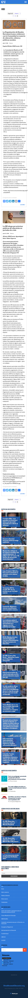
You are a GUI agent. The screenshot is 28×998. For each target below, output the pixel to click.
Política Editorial (5, 895)
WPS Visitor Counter (11, 965)
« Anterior (16, 13)
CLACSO (3, 940)
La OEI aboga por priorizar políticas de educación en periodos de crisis (13, 228)
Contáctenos (4, 902)
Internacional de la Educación (8, 930)
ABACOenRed (4, 919)
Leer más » (22, 204)
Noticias (11, 43)
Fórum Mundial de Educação (8, 915)
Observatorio (4, 899)
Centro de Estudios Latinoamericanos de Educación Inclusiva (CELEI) (11, 911)
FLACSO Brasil (4, 933)
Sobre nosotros (5, 892)
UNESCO (3, 937)
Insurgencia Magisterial (7, 927)
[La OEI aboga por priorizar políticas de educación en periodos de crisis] (14, 217)
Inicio (2, 889)
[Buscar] (25, 950)
